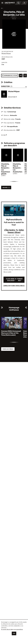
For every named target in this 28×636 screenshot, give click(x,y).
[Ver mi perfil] (24, 3)
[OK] (14, 633)
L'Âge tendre (9, 230)
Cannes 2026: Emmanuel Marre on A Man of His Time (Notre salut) (11, 333)
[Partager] (21, 75)
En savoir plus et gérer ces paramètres (12, 629)
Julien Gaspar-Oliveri (16, 231)
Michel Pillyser (6, 53)
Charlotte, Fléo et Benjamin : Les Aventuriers (17, 168)
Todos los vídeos (7, 349)
